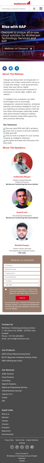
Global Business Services (12, 391)
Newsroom (6, 431)
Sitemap (22, 443)
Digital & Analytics (9, 384)
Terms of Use (20, 440)
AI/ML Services (8, 374)
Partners (5, 417)
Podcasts (5, 428)
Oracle (4, 397)
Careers (5, 421)
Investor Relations (32, 440)
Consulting (6, 381)
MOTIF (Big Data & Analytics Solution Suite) (19, 357)
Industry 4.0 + (7, 394)
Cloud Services (8, 377)
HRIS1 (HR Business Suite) (12, 361)
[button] (18, 49)
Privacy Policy (9, 440)
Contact (5, 424)
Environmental (7, 434)
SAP (3, 401)
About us (5, 414)
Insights (22, 461)
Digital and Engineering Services (14, 387)
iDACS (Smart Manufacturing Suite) (16, 354)
